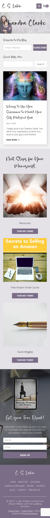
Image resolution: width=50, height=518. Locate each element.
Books (30, 485)
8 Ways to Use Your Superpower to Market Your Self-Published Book (24, 112)
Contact (22, 489)
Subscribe (40, 47)
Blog (12, 489)
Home (13, 481)
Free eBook (34, 489)
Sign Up (25, 455)
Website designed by (27, 512)
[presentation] (25, 85)
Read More (13, 140)
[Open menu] (39, 6)
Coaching (35, 481)
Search (40, 64)
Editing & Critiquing (15, 485)
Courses (40, 485)
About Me (23, 481)
